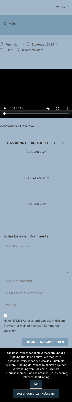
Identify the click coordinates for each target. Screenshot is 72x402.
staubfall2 (27, 126)
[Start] (5, 23)
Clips (13, 23)
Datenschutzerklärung (36, 393)
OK (36, 384)
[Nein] (67, 375)
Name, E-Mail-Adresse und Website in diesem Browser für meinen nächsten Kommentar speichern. (34, 326)
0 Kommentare (33, 50)
